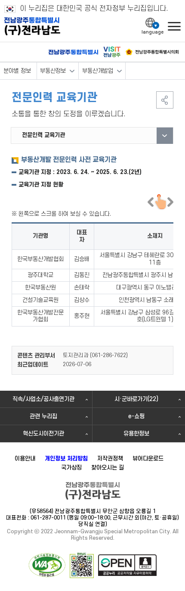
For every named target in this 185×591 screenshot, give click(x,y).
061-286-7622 (109, 355)
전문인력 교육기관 (43, 135)
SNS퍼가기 (164, 100)
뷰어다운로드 (148, 458)
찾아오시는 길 (107, 467)
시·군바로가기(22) (136, 399)
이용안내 (25, 458)
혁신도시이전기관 (43, 433)
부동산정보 (53, 71)
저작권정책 (110, 458)
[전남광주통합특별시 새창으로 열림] (73, 52)
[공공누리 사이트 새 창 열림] (127, 565)
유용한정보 (136, 433)
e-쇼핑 (136, 416)
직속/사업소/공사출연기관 (43, 399)
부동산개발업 (97, 71)
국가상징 (71, 467)
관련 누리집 (43, 416)
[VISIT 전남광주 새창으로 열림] (111, 52)
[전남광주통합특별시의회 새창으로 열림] (152, 52)
